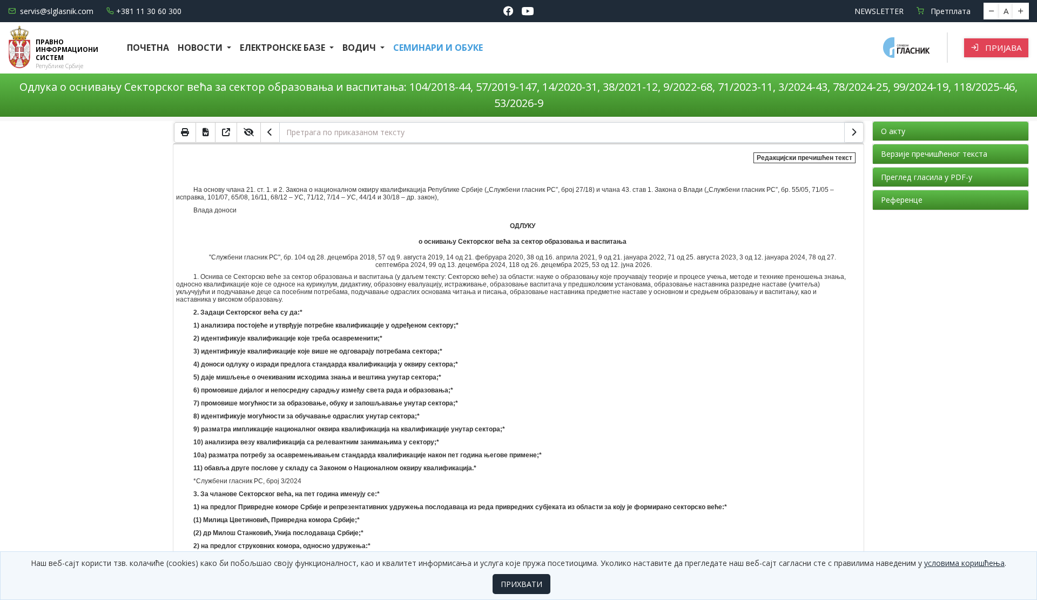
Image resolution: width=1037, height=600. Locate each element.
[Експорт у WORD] (206, 132)
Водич (360, 48)
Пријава (1002, 47)
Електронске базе (283, 48)
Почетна (148, 48)
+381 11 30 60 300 (148, 11)
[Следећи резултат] (854, 132)
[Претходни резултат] (270, 132)
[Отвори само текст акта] (226, 132)
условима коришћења (964, 563)
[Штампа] (185, 132)
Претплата (949, 11)
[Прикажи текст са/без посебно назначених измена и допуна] (249, 132)
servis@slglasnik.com (56, 11)
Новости (201, 48)
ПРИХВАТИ (521, 584)
